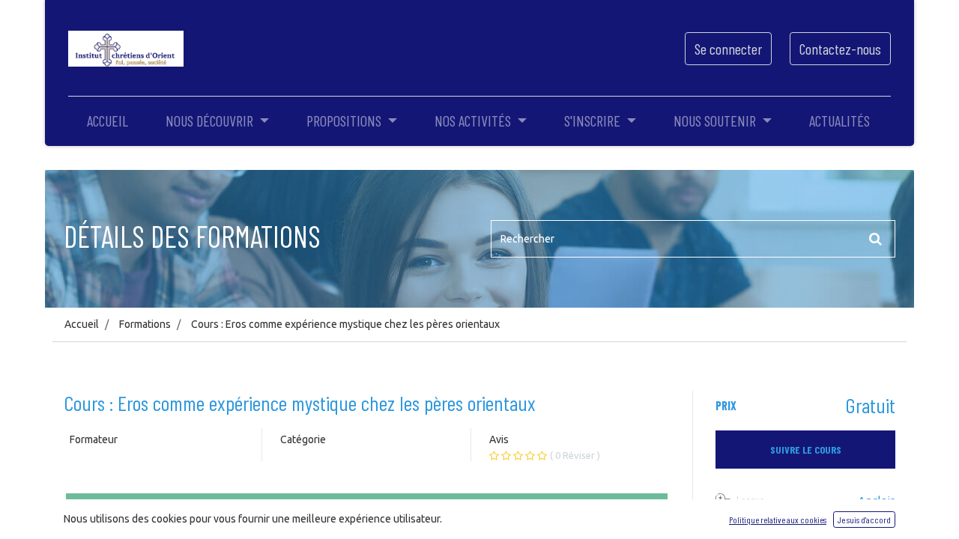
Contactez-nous (840, 49)
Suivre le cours (805, 449)
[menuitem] (107, 120)
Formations (145, 324)
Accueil (81, 324)
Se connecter (728, 49)
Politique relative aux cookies (777, 519)
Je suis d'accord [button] (864, 519)
